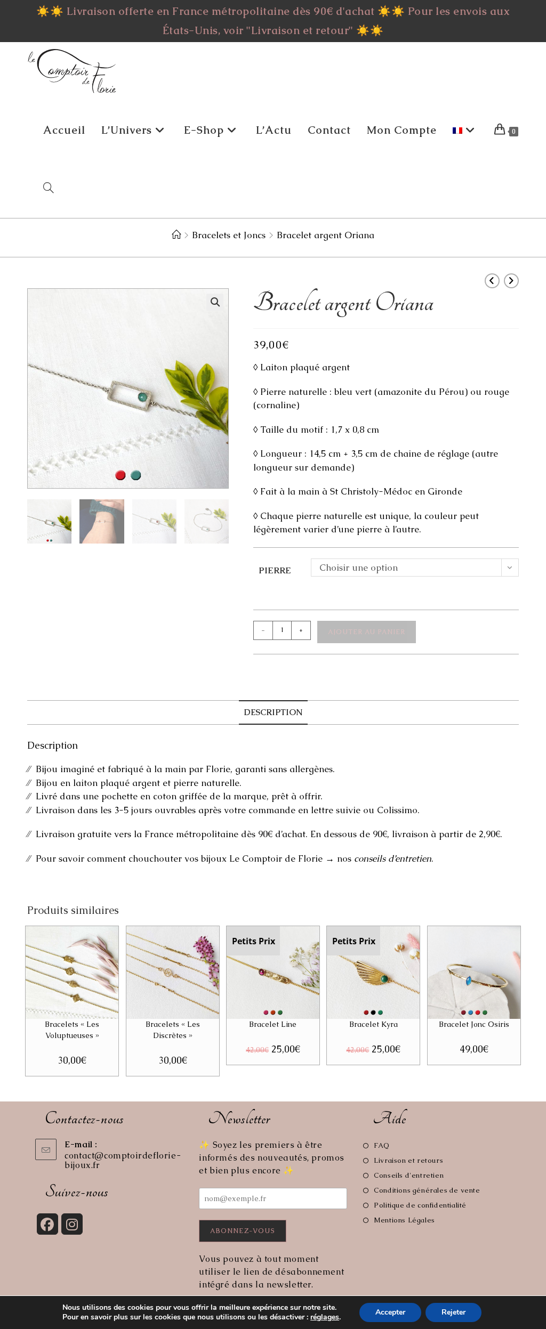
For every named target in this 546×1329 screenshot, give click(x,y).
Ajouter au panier (366, 632)
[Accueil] (176, 235)
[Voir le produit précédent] (492, 280)
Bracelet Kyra (373, 1024)
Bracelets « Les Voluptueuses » (72, 1029)
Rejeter (453, 1312)
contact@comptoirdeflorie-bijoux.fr (123, 1160)
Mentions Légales (404, 1220)
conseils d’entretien (392, 858)
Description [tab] (273, 712)
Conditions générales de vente (427, 1190)
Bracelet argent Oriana (325, 235)
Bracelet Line (272, 1024)
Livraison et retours (408, 1160)
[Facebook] (47, 1224)
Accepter (390, 1312)
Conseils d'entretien (409, 1175)
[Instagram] (72, 1224)
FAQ (382, 1145)
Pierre (275, 570)
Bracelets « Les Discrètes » (173, 1029)
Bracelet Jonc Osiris (474, 1024)
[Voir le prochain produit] (511, 280)
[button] (214, 302)
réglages (324, 1317)
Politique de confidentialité (420, 1205)
